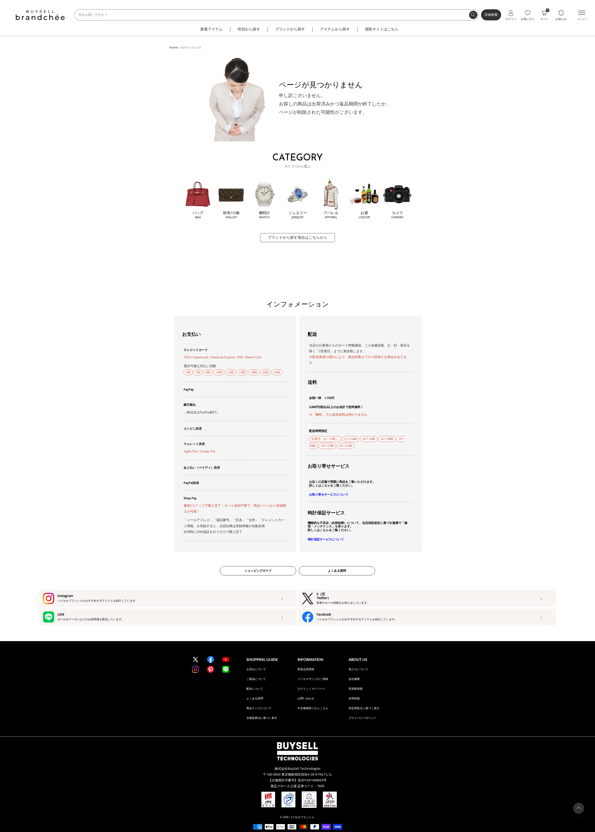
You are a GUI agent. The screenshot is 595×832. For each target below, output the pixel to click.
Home (173, 47)
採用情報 (354, 698)
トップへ (579, 816)
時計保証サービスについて (326, 539)
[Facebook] (210, 659)
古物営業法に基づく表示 (261, 718)
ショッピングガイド (258, 570)
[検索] (473, 15)
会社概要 (354, 679)
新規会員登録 (306, 669)
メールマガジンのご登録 (313, 679)
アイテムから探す (335, 29)
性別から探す (249, 29)
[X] (195, 659)
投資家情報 (356, 688)
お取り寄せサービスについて (328, 494)
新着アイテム (211, 29)
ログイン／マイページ (311, 688)
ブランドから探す (290, 29)
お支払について (256, 669)
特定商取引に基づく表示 (364, 708)
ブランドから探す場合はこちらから (297, 237)
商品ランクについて (258, 708)
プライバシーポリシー (363, 718)
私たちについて (358, 669)
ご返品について (256, 679)
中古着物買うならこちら (313, 708)
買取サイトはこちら (381, 29)
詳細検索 (491, 14)
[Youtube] (225, 659)
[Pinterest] (210, 669)
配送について (254, 688)
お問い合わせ (306, 698)
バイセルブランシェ (301, 817)
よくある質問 (337, 570)
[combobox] (276, 14)
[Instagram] (195, 669)
